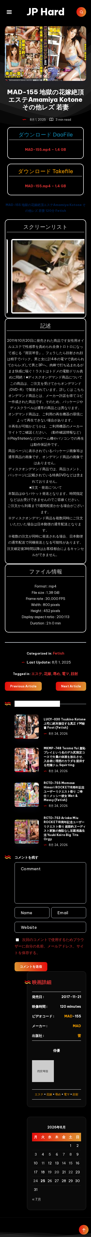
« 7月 (36, 1199)
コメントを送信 (31, 966)
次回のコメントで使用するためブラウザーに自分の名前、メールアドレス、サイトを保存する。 (49, 946)
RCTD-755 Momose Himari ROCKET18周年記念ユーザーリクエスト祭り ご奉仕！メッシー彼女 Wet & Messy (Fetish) (64, 791)
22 (70, 1172)
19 (50, 1172)
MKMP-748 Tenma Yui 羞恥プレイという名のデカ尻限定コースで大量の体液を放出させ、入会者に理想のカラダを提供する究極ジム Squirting (64, 756)
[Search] (81, 12)
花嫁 (47, 673)
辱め (56, 673)
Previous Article (23, 686)
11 (42, 1163)
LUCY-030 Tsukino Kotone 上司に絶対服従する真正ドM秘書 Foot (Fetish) (65, 723)
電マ (65, 673)
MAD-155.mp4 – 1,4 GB (45, 149)
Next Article (71, 686)
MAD (68, 1016)
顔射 (74, 673)
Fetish (58, 653)
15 (71, 1163)
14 (64, 1163)
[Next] (74, 276)
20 (56, 1172)
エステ (36, 673)
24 (35, 1181)
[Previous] (16, 276)
